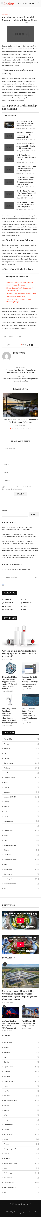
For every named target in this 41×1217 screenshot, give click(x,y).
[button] (5, 412)
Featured (21, 768)
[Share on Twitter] (27, 345)
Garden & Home (8, 336)
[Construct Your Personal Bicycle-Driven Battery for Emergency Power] (9, 205)
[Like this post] (23, 345)
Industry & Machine (21, 797)
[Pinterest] (25, 3)
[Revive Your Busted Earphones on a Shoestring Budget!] (9, 158)
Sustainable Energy (21, 860)
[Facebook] (18, 3)
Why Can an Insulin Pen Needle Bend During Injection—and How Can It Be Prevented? (19, 654)
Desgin (21, 758)
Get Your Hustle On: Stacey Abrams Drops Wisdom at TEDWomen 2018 (10, 1024)
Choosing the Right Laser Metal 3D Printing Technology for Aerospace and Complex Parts (30, 681)
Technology (21, 869)
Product (21, 840)
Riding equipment (21, 845)
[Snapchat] (35, 3)
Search (4, 511)
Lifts (21, 811)
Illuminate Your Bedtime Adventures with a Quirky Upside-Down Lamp (26, 146)
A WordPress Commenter (11, 569)
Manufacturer (21, 821)
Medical (21, 826)
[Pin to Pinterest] (29, 345)
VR (21, 888)
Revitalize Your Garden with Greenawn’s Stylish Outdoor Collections (25, 123)
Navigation (26, 569)
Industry (21, 792)
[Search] (39, 3)
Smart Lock (21, 855)
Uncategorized (21, 879)
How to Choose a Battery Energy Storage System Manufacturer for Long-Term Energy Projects (29, 714)
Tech (21, 864)
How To (21, 787)
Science (21, 850)
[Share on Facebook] (25, 345)
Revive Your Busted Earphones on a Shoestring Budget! (26, 157)
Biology (21, 744)
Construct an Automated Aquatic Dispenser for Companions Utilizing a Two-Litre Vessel (25, 180)
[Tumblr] (21, 1204)
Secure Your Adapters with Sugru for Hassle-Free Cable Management (26, 168)
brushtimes (11, 23)
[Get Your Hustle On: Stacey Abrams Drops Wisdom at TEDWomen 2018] (10, 1012)
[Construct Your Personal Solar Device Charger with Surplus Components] (9, 194)
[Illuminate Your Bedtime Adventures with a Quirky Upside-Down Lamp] (9, 147)
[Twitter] (21, 3)
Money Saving (21, 831)
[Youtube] (30, 3)
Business (21, 748)
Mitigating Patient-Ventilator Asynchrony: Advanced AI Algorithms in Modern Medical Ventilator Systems (9, 716)
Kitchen (21, 806)
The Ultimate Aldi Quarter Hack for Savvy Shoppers (28, 1023)
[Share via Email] (32, 345)
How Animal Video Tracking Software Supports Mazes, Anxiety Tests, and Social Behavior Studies (9, 683)
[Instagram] (23, 3)
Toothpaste (21, 874)
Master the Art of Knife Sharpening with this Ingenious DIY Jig (25, 135)
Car (21, 753)
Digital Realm (21, 763)
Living (21, 816)
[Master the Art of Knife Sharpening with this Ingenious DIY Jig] (9, 136)
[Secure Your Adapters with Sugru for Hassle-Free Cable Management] (9, 169)
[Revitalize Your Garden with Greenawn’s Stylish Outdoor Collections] (9, 125)
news (19, 336)
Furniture (21, 773)
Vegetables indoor (21, 884)
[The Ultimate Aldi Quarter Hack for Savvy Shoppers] (30, 1012)
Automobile (21, 739)
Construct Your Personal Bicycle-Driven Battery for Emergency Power (26, 204)
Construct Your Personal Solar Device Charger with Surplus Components (26, 193)
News (21, 835)
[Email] (33, 3)
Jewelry (21, 802)
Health (21, 782)
